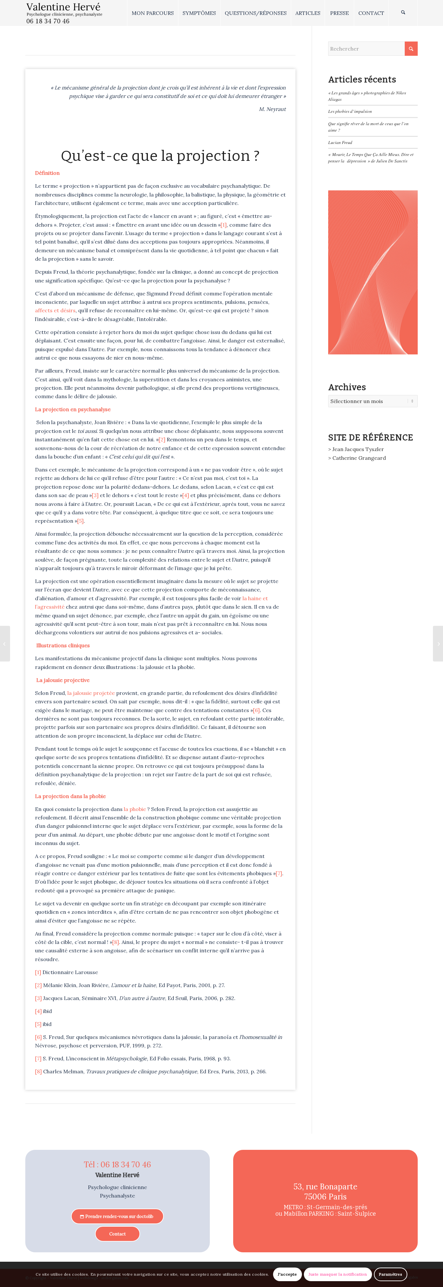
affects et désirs (55, 310)
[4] (185, 495)
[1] (224, 224)
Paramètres (390, 1274)
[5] (80, 521)
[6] (256, 710)
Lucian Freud (340, 142)
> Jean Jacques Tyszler (356, 449)
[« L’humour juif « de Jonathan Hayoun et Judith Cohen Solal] (438, 643)
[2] (162, 439)
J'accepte (287, 1274)
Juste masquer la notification (338, 1274)
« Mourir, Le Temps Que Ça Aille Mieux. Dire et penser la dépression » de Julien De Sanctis (370, 157)
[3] (95, 495)
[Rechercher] (403, 13)
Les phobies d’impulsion (350, 111)
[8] (115, 942)
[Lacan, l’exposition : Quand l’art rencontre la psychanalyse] (5, 643)
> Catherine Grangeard (357, 458)
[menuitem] (152, 13)
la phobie (135, 809)
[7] (279, 873)
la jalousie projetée (91, 693)
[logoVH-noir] (64, 13)
